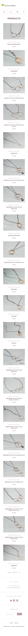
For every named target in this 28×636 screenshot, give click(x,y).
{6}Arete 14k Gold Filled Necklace (14, 180)
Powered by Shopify (20, 626)
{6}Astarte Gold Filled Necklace (14, 262)
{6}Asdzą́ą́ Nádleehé (14, 235)
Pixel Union (13, 626)
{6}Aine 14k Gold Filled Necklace (14, 98)
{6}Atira (14, 343)
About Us (16, 622)
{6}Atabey (14, 316)
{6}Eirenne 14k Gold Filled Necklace (14, 455)
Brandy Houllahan (13, 42)
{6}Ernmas (14, 565)
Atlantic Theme (7, 626)
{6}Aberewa (14, 71)
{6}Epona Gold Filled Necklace (14, 482)
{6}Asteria (14, 289)
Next (20, 572)
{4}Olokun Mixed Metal (14, 44)
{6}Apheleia (14, 153)
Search (11, 622)
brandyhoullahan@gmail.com (14, 587)
